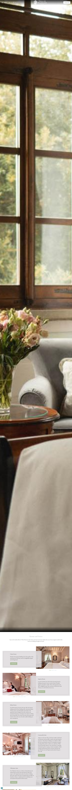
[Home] (40, 2)
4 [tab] (22, 696)
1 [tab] (50, 670)
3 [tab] (55, 670)
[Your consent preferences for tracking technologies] (2, 788)
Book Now (67, 2)
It (11, 2)
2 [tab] (53, 670)
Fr (13, 2)
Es (15, 2)
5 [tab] (25, 696)
